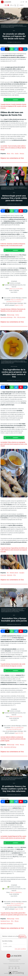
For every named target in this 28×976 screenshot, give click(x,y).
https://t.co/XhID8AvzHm (17, 299)
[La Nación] (6, 2)
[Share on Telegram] (16, 49)
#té (8, 572)
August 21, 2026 (19, 305)
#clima (17, 315)
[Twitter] (13, 968)
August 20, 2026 (19, 733)
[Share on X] (7, 49)
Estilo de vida (14, 366)
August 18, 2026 (19, 909)
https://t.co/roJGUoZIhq (16, 716)
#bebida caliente (14, 572)
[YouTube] (19, 968)
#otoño (17, 153)
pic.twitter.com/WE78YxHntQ (14, 729)
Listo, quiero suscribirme (20, 948)
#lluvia (8, 153)
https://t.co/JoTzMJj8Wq (15, 288)
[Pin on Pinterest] (20, 49)
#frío (12, 153)
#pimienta (9, 575)
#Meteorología (10, 315)
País (14, 30)
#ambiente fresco (5, 921)
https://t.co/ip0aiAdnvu (16, 892)
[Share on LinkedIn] (25, 49)
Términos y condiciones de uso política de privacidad (14, 963)
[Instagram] (16, 968)
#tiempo (22, 153)
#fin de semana (21, 317)
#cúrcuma (3, 575)
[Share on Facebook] (3, 49)
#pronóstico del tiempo (7, 317)
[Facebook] (9, 968)
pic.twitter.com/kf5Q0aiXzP (14, 905)
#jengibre (21, 572)
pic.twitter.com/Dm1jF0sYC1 (14, 301)
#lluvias (22, 744)
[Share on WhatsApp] (12, 49)
